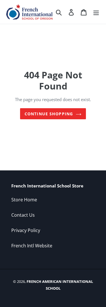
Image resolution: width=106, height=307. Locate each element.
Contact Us (23, 215)
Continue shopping (49, 113)
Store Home (24, 200)
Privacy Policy (25, 230)
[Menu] (96, 11)
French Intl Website (31, 246)
